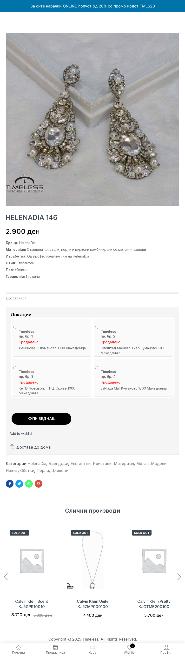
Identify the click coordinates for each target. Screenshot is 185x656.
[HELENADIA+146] (19, 484)
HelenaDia (36, 463)
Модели (158, 463)
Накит (12, 470)
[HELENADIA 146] (9, 484)
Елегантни (81, 463)
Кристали (102, 463)
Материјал (124, 463)
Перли (43, 470)
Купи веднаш (41, 418)
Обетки (27, 470)
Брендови (58, 463)
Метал (142, 463)
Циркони (59, 470)
